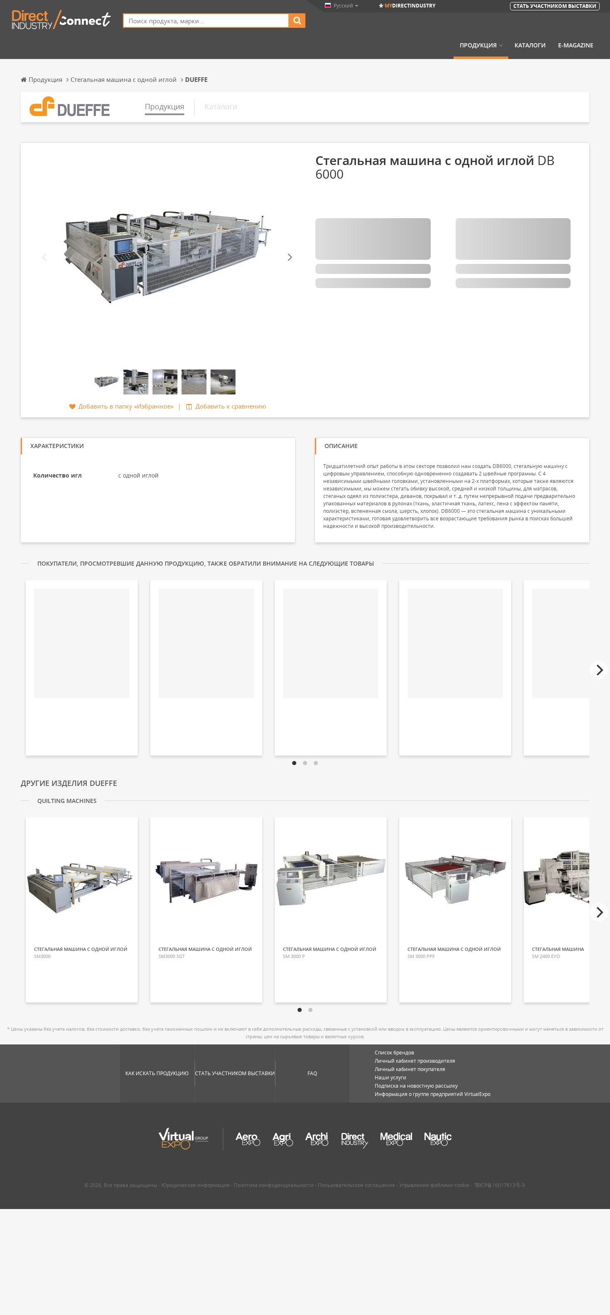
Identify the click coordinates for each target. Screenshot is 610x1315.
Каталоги (530, 45)
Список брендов (394, 1052)
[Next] (289, 257)
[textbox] (206, 20)
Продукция (478, 45)
